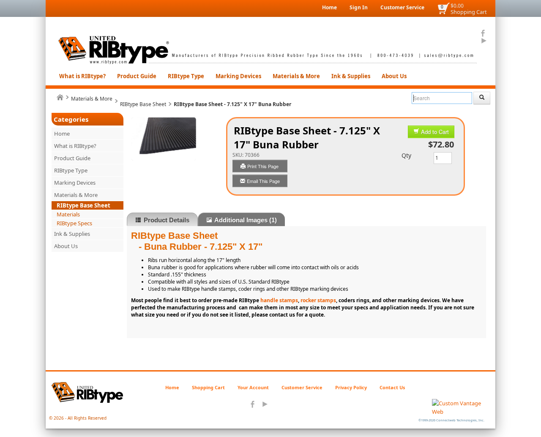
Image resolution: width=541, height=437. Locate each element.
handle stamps (279, 300)
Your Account (253, 387)
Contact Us (392, 387)
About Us (394, 76)
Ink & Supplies (350, 76)
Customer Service (402, 7)
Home (329, 7)
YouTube (483, 41)
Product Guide (136, 76)
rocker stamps (318, 300)
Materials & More (296, 76)
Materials (68, 214)
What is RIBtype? (82, 76)
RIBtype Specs (74, 223)
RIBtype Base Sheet (143, 104)
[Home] (60, 97)
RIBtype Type (186, 76)
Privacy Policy (351, 387)
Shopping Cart (469, 12)
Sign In (359, 7)
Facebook (483, 33)
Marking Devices (238, 76)
